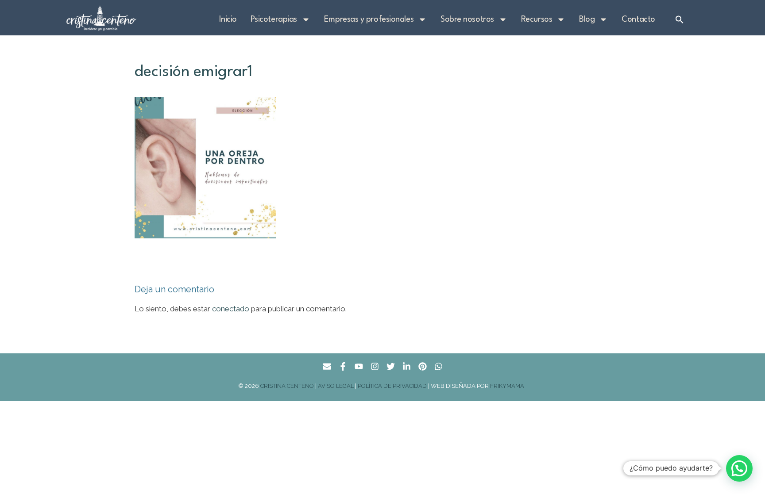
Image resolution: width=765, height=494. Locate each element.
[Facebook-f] (343, 366)
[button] (679, 19)
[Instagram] (375, 366)
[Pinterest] (422, 366)
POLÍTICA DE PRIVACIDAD (392, 386)
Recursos (536, 19)
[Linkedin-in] (406, 366)
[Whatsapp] (438, 366)
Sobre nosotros (467, 19)
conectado (230, 308)
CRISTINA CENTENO (287, 386)
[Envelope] (327, 366)
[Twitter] (390, 366)
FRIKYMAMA (508, 386)
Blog (587, 19)
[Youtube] (359, 366)
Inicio (227, 19)
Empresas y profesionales (368, 19)
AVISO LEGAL (336, 386)
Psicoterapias (274, 19)
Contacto (638, 19)
